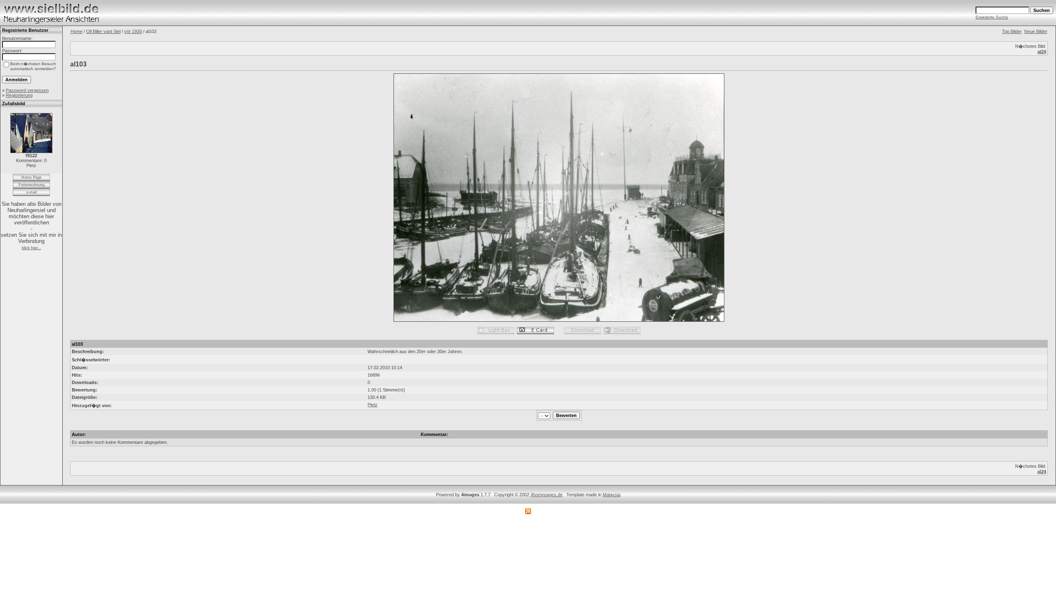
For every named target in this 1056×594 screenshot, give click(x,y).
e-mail (31, 192)
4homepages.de (546, 494)
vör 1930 (133, 31)
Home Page (31, 177)
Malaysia (611, 494)
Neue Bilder (1035, 31)
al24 (1041, 51)
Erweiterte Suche (992, 17)
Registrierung (19, 95)
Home (76, 31)
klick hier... (31, 247)
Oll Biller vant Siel (103, 31)
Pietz (372, 404)
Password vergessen (27, 90)
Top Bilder (1012, 31)
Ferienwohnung (32, 185)
